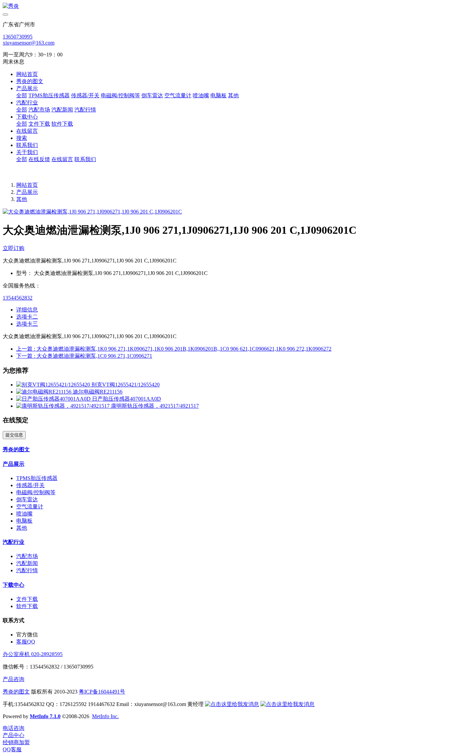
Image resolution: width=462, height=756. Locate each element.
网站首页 (27, 74)
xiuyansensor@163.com (28, 43)
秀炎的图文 (16, 692)
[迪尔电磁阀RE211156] (44, 392)
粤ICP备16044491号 (102, 692)
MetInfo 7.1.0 (45, 716)
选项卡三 (27, 324)
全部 (21, 95)
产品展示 (27, 192)
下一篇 (84, 356)
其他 (21, 199)
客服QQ (25, 642)
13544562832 (17, 298)
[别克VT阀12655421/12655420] (53, 384)
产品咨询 (13, 679)
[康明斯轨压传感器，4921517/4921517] (63, 406)
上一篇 (173, 349)
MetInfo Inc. (105, 716)
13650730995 (17, 37)
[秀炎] (231, 6)
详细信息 (27, 309)
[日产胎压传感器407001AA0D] (54, 399)
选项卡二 (27, 317)
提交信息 (14, 434)
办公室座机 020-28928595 (33, 654)
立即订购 (13, 248)
